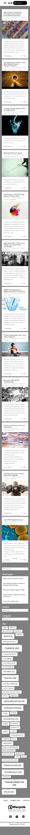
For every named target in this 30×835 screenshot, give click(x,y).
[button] (5, 3)
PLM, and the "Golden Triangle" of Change (14, 590)
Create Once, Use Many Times (11, 601)
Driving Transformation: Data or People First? (14, 109)
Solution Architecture (10, 760)
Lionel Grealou (8, 56)
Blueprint (18, 631)
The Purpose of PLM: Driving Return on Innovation (14, 195)
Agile (5, 627)
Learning (14, 723)
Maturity (15, 727)
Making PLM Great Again (13, 153)
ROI (17, 756)
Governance (13, 695)
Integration (12, 708)
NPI (5, 732)
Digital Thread (10, 684)
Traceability (6, 776)
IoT (5, 713)
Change (11, 648)
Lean (5, 724)
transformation (14, 783)
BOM (8, 636)
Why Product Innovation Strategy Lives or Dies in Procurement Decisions (13, 13)
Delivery (9, 672)
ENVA (5, 696)
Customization (9, 663)
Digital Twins (8, 688)
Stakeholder (12, 765)
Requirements (20, 753)
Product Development (9, 750)
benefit (12, 627)
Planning (6, 739)
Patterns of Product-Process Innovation (14, 426)
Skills (24, 756)
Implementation (14, 701)
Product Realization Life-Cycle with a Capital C (15, 336)
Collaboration (9, 654)
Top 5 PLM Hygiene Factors (14, 520)
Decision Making (8, 666)
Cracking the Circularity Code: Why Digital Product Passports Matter (15, 64)
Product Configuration (10, 747)
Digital (10, 678)
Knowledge (11, 719)
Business (19, 634)
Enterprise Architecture (11, 692)
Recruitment (8, 754)
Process (7, 743)
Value (9, 792)
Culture (7, 659)
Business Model (9, 641)
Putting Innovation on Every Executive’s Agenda (14, 474)
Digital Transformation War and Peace (13, 578)
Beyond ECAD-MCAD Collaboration (11, 381)
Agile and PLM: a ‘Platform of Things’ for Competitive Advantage (14, 244)
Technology (13, 772)
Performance (17, 735)
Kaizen (13, 712)
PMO (14, 739)
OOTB (13, 731)
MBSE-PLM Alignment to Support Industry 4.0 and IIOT (14, 290)
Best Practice (7, 631)
